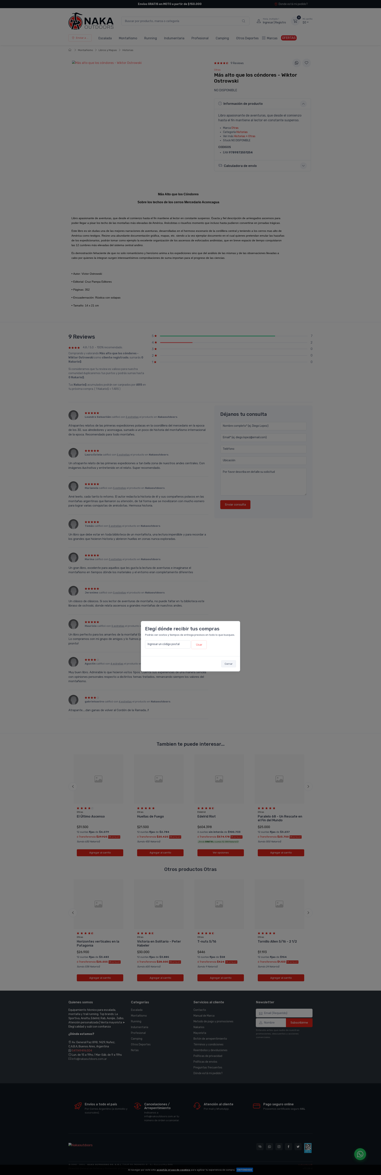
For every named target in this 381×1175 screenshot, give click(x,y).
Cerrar (229, 663)
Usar (199, 644)
